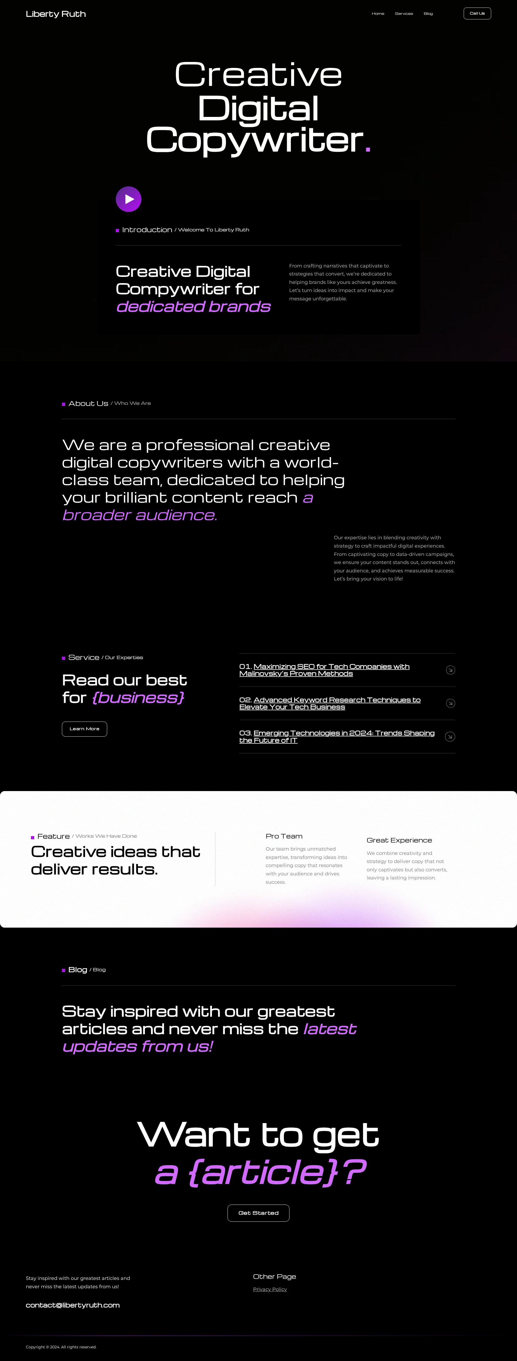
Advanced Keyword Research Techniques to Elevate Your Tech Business (330, 703)
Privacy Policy (270, 1289)
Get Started (259, 1212)
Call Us (477, 13)
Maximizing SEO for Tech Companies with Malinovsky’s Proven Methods (324, 669)
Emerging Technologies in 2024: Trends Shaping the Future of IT (337, 736)
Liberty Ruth (56, 13)
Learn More (84, 728)
